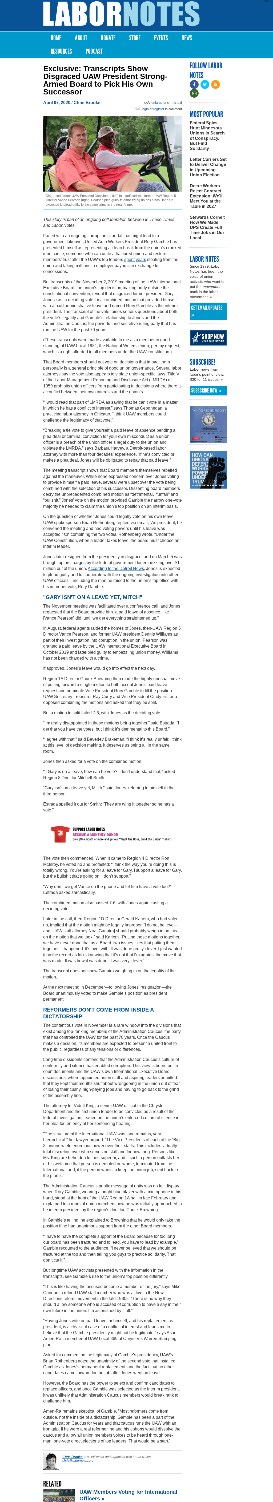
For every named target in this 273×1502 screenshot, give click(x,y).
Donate (108, 38)
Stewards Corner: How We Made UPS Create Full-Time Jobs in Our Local (207, 227)
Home (56, 38)
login (145, 109)
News (187, 38)
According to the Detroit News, (116, 568)
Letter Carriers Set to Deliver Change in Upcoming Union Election (208, 167)
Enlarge (157, 103)
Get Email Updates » (207, 311)
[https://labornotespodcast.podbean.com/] (208, 440)
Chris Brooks (87, 102)
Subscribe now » (206, 390)
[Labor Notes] (121, 13)
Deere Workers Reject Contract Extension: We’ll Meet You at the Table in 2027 (206, 196)
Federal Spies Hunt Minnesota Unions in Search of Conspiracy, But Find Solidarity (207, 136)
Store (134, 38)
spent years (135, 259)
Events (161, 38)
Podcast (94, 51)
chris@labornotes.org (78, 1461)
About (81, 38)
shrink (171, 103)
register (158, 109)
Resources (61, 51)
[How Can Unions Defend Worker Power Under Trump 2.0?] (208, 486)
